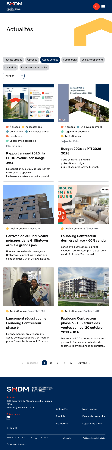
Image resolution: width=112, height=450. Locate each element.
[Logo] (14, 6)
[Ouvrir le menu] (103, 6)
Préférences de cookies (17, 444)
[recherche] (96, 6)
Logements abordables (34, 67)
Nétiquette (66, 438)
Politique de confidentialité (93, 438)
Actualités (61, 409)
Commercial (70, 59)
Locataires (10, 67)
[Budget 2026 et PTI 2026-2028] (83, 132)
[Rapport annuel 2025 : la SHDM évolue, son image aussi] (28, 132)
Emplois (60, 416)
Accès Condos (50, 59)
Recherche (62, 423)
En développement (92, 59)
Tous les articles (13, 59)
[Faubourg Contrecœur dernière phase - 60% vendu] (83, 224)
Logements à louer (92, 423)
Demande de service (93, 416)
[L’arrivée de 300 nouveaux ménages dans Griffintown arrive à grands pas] (28, 224)
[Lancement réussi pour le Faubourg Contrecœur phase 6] (28, 309)
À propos (32, 59)
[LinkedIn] (8, 418)
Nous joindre (89, 409)
